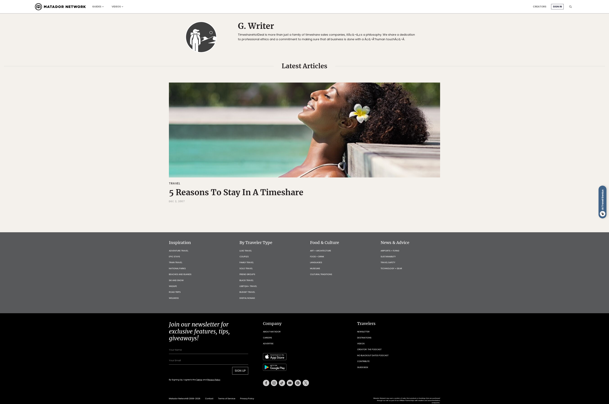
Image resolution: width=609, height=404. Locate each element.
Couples (244, 256)
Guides (96, 6)
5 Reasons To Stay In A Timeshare (236, 192)
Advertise (268, 343)
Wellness (174, 298)
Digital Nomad (247, 298)
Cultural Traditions (321, 274)
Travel (174, 183)
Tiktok (282, 383)
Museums (315, 268)
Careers (267, 337)
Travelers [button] (366, 323)
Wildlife (173, 286)
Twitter (306, 383)
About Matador (272, 331)
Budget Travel (247, 292)
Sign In (557, 6)
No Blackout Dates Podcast (373, 355)
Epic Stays (174, 256)
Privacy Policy (213, 379)
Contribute (363, 361)
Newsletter (363, 331)
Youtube (290, 383)
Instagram (274, 383)
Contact (209, 398)
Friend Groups (247, 274)
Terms (199, 379)
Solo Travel (246, 268)
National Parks (177, 268)
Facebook (266, 383)
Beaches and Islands (180, 274)
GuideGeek (362, 367)
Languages (316, 262)
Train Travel (175, 262)
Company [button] (272, 323)
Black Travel (246, 280)
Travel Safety (388, 262)
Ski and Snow (176, 280)
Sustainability (388, 256)
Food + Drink (317, 256)
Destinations (364, 337)
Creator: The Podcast (369, 349)
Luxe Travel (245, 250)
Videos (116, 6)
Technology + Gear (391, 268)
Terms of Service (226, 398)
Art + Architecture (320, 250)
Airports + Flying (390, 250)
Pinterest (298, 383)
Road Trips (175, 292)
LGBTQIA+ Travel (248, 286)
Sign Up (240, 371)
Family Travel (246, 262)
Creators (539, 6)
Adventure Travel (178, 250)
